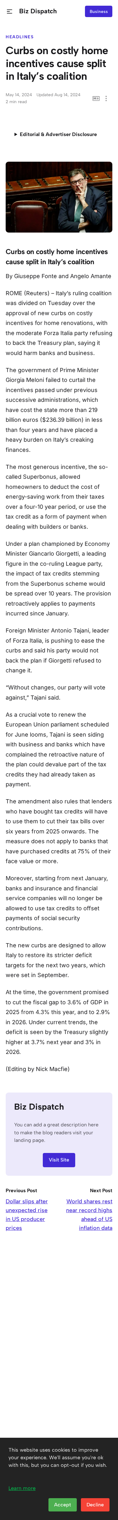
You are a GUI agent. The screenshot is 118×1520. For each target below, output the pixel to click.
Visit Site (59, 1160)
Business (99, 11)
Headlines (20, 36)
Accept (62, 1505)
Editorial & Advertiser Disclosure (58, 134)
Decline (95, 1505)
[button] (9, 11)
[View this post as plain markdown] (96, 98)
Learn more (22, 1488)
